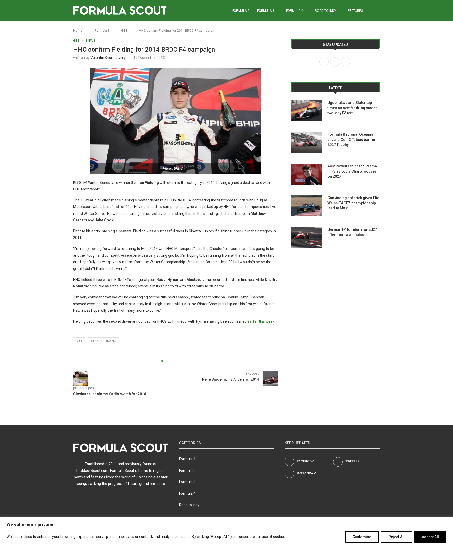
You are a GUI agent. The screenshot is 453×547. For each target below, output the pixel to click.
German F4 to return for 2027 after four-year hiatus (352, 232)
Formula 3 (265, 11)
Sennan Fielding (103, 340)
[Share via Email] (186, 361)
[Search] (377, 10)
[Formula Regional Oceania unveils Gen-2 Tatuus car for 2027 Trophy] (306, 142)
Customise (362, 537)
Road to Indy (325, 11)
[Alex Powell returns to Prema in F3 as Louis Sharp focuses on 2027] (306, 174)
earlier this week (260, 321)
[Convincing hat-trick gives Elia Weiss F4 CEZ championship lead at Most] (306, 205)
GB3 (124, 30)
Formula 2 (240, 11)
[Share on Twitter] (176, 361)
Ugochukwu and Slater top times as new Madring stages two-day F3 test (352, 108)
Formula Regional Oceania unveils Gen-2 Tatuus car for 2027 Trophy (351, 139)
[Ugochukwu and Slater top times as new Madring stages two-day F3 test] (306, 110)
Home (77, 30)
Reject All (397, 537)
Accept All (430, 537)
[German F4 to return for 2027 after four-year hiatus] (306, 237)
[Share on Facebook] (171, 361)
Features (355, 11)
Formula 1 (187, 459)
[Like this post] (165, 361)
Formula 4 (294, 11)
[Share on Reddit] (181, 361)
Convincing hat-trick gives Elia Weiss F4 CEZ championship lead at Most (353, 203)
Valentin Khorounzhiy (108, 58)
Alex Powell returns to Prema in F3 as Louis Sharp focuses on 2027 (352, 171)
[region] (226, 532)
